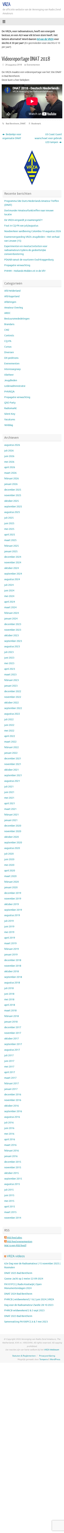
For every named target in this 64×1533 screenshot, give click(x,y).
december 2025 (12, 489)
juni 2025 (9, 523)
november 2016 (12, 1100)
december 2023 (12, 624)
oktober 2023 (11, 635)
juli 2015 (9, 1189)
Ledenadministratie (14, 386)
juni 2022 (9, 725)
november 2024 (12, 562)
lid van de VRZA (45, 39)
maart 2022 (10, 741)
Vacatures (9, 419)
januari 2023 (11, 685)
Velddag (8, 425)
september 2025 (13, 506)
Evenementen (33, 64)
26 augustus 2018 (13, 64)
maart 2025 (10, 540)
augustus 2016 (12, 1117)
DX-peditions (11, 358)
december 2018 (12, 960)
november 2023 (12, 629)
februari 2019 (11, 949)
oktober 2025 (11, 501)
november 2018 (12, 965)
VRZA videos (16, 1256)
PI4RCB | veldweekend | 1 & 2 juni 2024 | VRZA (29, 1299)
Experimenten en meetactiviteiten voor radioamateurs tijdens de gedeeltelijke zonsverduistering (25, 250)
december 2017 (12, 1027)
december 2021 (12, 758)
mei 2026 (9, 461)
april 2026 (9, 467)
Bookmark (36, 123)
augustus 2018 (12, 982)
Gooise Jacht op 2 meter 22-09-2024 (23, 1278)
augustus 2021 (12, 781)
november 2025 (12, 495)
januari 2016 (11, 1156)
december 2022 (12, 691)
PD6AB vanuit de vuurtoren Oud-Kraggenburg (29, 259)
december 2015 (12, 1161)
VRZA (6, 4)
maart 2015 (10, 1212)
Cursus (7, 346)
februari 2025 (11, 545)
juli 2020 (9, 853)
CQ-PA (7, 341)
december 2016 (12, 1094)
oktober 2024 (11, 568)
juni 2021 (9, 792)
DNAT (22, 123)
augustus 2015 (12, 1184)
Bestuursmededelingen (17, 318)
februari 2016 (11, 1150)
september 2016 (13, 1111)
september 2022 (13, 708)
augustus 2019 (12, 915)
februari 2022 (11, 747)
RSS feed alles (14, 1237)
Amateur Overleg (13, 307)
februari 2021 (11, 814)
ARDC (7, 313)
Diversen (9, 352)
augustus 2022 (12, 713)
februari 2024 (11, 613)
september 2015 (13, 1178)
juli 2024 (9, 585)
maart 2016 (10, 1145)
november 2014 (12, 1217)
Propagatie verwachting (17, 265)
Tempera (43, 1359)
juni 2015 (9, 1195)
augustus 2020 (12, 848)
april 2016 (9, 1139)
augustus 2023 (12, 646)
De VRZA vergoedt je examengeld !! (23, 220)
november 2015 (12, 1167)
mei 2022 (9, 730)
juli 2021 (9, 786)
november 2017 (12, 1033)
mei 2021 (9, 797)
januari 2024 (11, 618)
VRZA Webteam (51, 1349)
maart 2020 (10, 876)
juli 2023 (9, 652)
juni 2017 (9, 1061)
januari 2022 (11, 753)
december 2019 (12, 893)
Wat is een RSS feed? (15, 1245)
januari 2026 (11, 484)
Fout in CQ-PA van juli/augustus (21, 225)
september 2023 (13, 641)
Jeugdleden (10, 380)
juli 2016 (9, 1122)
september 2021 (13, 775)
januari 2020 (11, 887)
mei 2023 (9, 663)
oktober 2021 (11, 769)
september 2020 (13, 842)
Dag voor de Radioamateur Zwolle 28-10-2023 (28, 1305)
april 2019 (9, 937)
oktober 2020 (11, 837)
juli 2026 (9, 450)
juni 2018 (9, 993)
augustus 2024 (12, 579)
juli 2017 (9, 1055)
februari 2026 (11, 478)
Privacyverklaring (47, 1355)
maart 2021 (10, 809)
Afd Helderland (12, 290)
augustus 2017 (12, 1049)
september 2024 (13, 573)
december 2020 (12, 825)
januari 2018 (11, 1021)
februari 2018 (11, 1016)
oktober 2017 (11, 1038)
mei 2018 (9, 999)
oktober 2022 (11, 702)
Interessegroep (12, 369)
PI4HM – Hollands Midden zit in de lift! (25, 270)
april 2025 (9, 534)
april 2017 (9, 1072)
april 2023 (9, 669)
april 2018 (9, 1005)
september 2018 (13, 977)
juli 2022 (9, 719)
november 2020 (12, 831)
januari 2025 (11, 551)
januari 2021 (11, 820)
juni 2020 (9, 859)
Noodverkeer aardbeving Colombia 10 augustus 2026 (32, 231)
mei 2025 (9, 529)
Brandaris (9, 324)
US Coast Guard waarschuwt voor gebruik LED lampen (48, 138)
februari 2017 (11, 1083)
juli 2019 (9, 921)
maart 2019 (10, 943)
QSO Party (10, 402)
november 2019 (12, 898)
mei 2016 (9, 1133)
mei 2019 (9, 932)
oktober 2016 (11, 1105)
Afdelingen (10, 302)
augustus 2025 (12, 512)
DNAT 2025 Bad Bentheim (18, 1273)
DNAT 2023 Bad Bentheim (18, 1316)
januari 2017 (11, 1089)
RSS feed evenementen (19, 1241)
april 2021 (9, 803)
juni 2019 (9, 926)
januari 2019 (11, 954)
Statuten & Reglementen (24, 1355)
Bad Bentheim (12, 123)
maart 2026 (10, 472)
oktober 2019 (11, 904)
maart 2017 (10, 1077)
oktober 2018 (11, 971)
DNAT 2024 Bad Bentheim (18, 1293)
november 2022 (12, 697)
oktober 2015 (11, 1173)
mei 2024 (9, 596)
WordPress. (55, 1359)
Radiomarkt (10, 408)
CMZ (6, 329)
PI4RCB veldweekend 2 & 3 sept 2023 (24, 1310)
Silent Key (9, 413)
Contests (9, 335)
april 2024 (9, 601)
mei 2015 (9, 1201)
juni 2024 (9, 590)
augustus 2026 (12, 445)
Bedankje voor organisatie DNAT (11, 136)
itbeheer (9, 374)
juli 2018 (9, 988)
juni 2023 (9, 657)
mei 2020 (9, 865)
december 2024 (12, 556)
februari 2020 (11, 881)
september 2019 (13, 909)
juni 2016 (9, 1128)
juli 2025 (9, 517)
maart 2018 (10, 1010)
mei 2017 (9, 1066)
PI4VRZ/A (9, 391)
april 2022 (9, 736)
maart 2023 (10, 674)
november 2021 (12, 764)
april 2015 (9, 1206)
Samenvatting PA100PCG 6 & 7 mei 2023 (26, 1321)
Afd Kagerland (11, 296)
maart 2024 (10, 607)
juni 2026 (9, 456)
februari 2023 (11, 680)
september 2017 (13, 1044)
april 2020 (9, 870)
